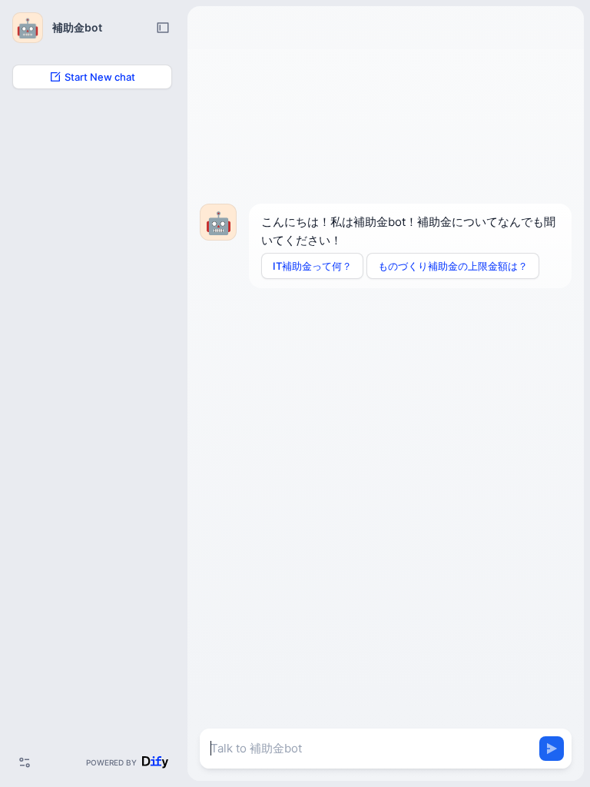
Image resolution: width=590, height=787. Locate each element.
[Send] (551, 748)
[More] (24, 762)
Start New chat (100, 77)
